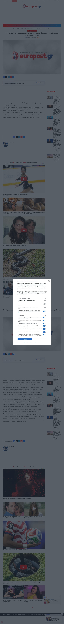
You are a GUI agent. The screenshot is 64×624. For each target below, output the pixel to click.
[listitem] (32, 298)
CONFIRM (25, 339)
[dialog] (32, 312)
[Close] (49, 281)
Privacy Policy (38, 342)
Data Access (32, 342)
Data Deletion (26, 342)
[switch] (44, 300)
